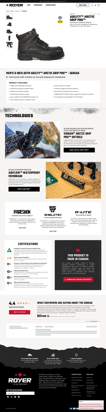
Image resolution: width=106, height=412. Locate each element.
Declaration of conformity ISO (91, 392)
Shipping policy (76, 392)
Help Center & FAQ (77, 377)
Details (33, 362)
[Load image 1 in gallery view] (9, 16)
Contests (89, 395)
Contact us (75, 383)
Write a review (19, 312)
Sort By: (88, 321)
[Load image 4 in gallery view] (9, 38)
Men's (12, 11)
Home (7, 11)
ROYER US (13, 408)
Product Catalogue (77, 380)
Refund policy (76, 390)
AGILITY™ (18, 11)
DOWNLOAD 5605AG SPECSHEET (79, 279)
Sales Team (90, 380)
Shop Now (22, 228)
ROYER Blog (90, 383)
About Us (89, 377)
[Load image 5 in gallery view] (9, 45)
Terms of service (76, 395)
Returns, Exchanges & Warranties (78, 386)
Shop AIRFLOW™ (24, 189)
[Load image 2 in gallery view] (9, 23)
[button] (92, 5)
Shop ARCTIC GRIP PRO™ (79, 150)
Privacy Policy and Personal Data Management (92, 387)
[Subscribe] (32, 393)
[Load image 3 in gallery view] (9, 31)
